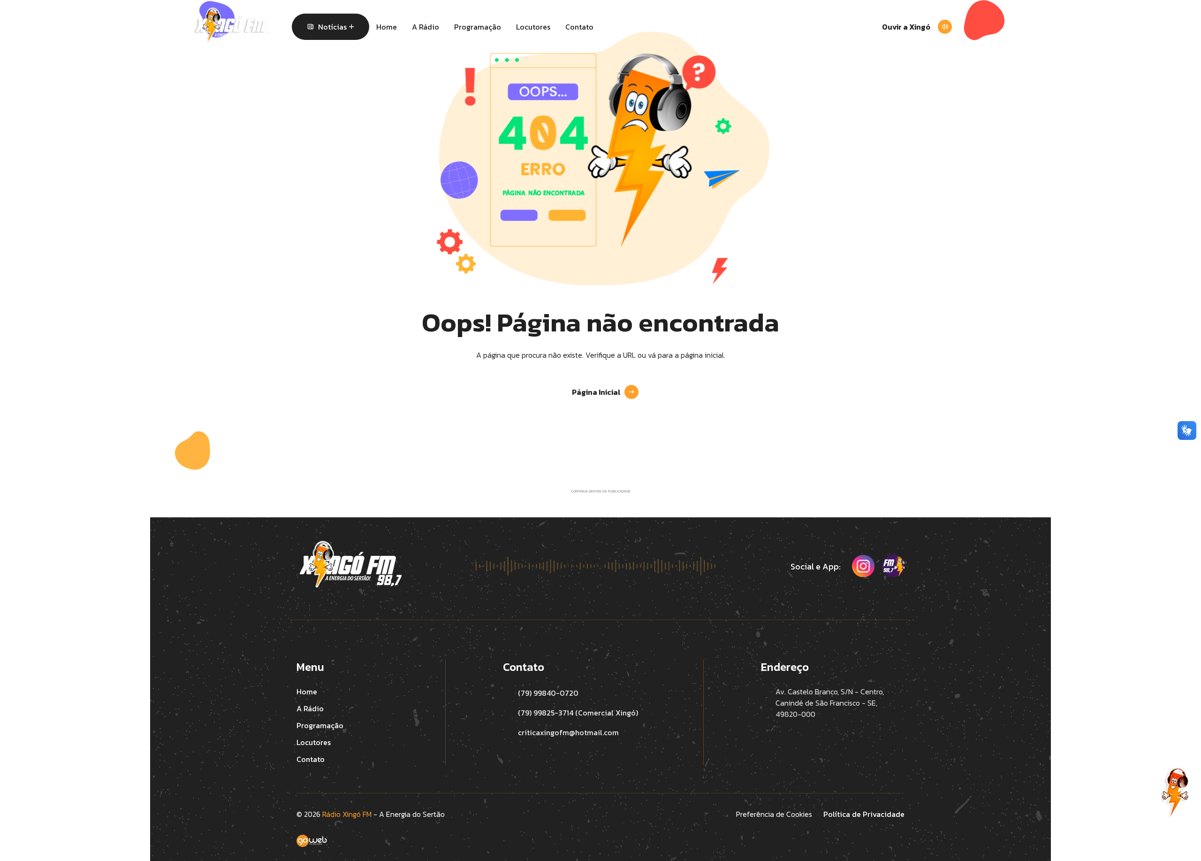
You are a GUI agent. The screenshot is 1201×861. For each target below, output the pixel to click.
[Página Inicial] (232, 25)
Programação (477, 26)
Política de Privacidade (864, 814)
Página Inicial (596, 392)
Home (386, 26)
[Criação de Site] (600, 848)
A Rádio (425, 26)
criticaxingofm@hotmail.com (568, 732)
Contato (579, 26)
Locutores (533, 26)
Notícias (332, 26)
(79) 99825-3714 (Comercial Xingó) (578, 712)
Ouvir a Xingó (906, 26)
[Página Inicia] (349, 565)
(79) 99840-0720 (548, 693)
